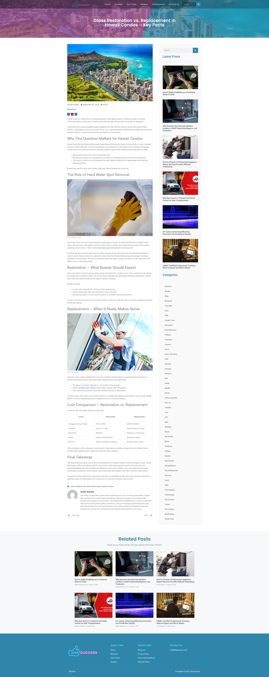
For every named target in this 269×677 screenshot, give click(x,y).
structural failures (74, 468)
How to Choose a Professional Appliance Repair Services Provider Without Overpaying (180, 164)
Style (167, 485)
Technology (169, 495)
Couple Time (170, 320)
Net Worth (169, 437)
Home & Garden (171, 398)
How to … (168, 403)
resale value (131, 160)
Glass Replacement (78, 486)
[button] (68, 114)
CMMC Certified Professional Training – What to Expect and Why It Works (179, 266)
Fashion (168, 335)
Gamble (168, 364)
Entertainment (158, 4)
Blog (166, 296)
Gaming (168, 369)
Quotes (168, 456)
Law (166, 412)
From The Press (171, 354)
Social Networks (171, 470)
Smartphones (170, 466)
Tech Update (170, 490)
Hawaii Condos (108, 486)
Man (166, 422)
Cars (166, 311)
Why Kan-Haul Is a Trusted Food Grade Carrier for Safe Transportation (179, 199)
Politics (168, 451)
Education (169, 325)
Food (167, 349)
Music (167, 432)
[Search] (198, 4)
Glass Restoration (94, 486)
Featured (168, 340)
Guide (167, 383)
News (167, 441)
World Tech (169, 519)
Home (107, 4)
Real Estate (169, 461)
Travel (167, 504)
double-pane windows (88, 388)
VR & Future (169, 509)
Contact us (174, 4)
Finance (168, 344)
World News (169, 514)
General (144, 4)
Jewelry (168, 407)
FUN (166, 359)
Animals (168, 286)
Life (166, 417)
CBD (166, 315)
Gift (166, 378)
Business (118, 4)
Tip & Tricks (131, 4)
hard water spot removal (107, 248)
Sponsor (168, 475)
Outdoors (168, 446)
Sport (167, 480)
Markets (168, 427)
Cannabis (168, 306)
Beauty (167, 291)
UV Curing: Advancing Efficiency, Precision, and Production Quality (177, 233)
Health (167, 388)
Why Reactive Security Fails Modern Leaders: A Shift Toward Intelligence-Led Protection (180, 128)
